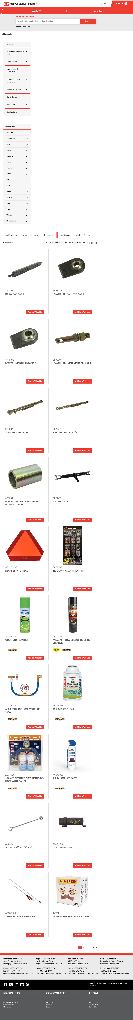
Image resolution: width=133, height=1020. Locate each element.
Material (17, 168)
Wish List (121, 4)
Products (36, 10)
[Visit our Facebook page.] (5, 984)
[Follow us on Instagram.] (28, 984)
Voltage (17, 215)
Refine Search (17, 127)
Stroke (17, 197)
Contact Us (93, 1007)
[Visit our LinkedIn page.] (16, 984)
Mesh (17, 174)
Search (88, 21)
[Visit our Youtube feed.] (22, 984)
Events (48, 1007)
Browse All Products (10, 1003)
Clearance (7, 1007)
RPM (17, 186)
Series (17, 191)
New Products (8, 1005)
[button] (10, 235)
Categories (17, 45)
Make (17, 162)
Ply (17, 180)
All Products (7, 34)
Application (17, 138)
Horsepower (17, 221)
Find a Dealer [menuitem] (98, 11)
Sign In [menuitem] (103, 4)
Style (17, 203)
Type (17, 209)
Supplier (17, 133)
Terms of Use (93, 1003)
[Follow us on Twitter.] (11, 984)
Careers (49, 1005)
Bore (17, 144)
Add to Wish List (35, 312)
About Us (49, 1003)
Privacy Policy (94, 1005)
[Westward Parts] (20, 4)
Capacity (17, 156)
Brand (17, 150)
